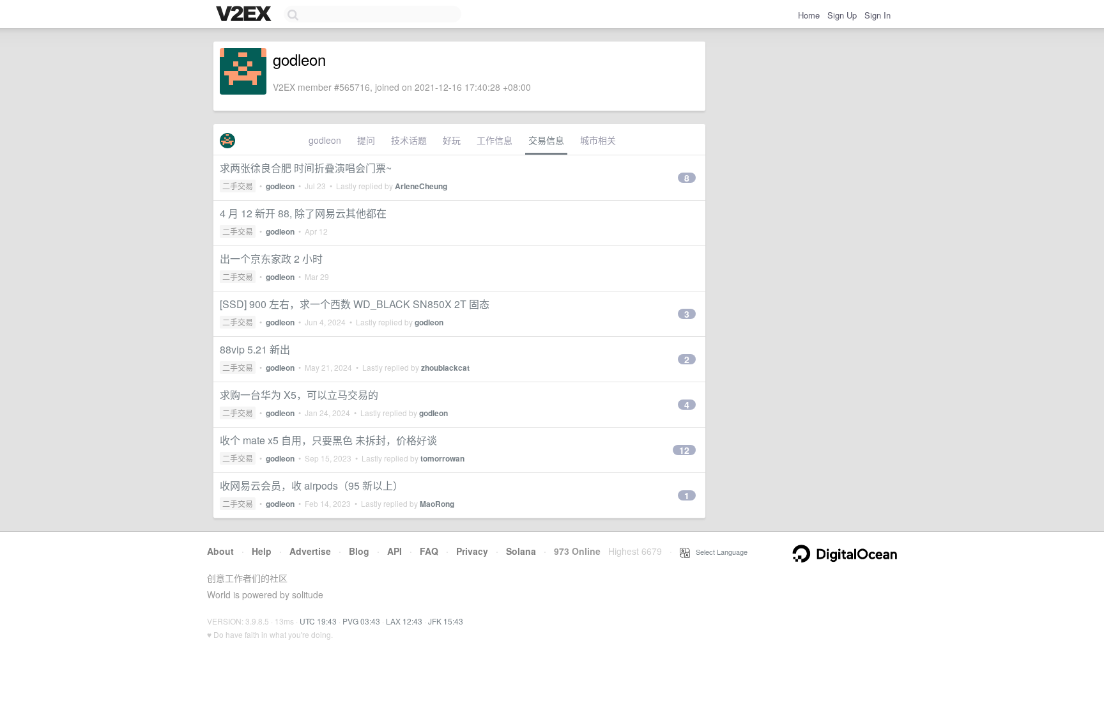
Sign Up (842, 15)
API (394, 551)
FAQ (429, 551)
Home (809, 15)
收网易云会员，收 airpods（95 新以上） (311, 485)
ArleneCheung (421, 186)
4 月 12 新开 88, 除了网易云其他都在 (303, 213)
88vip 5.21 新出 (255, 349)
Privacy (472, 551)
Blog (359, 551)
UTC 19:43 (318, 621)
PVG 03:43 (361, 621)
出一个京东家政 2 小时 (271, 258)
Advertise (310, 551)
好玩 (452, 140)
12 (684, 450)
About (220, 551)
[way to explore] (245, 15)
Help (262, 551)
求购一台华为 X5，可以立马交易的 (299, 394)
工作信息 (494, 140)
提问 (366, 140)
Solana (521, 551)
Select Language (718, 552)
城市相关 (598, 140)
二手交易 (237, 185)
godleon (325, 140)
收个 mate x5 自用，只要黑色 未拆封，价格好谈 (328, 440)
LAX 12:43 (404, 621)
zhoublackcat (445, 367)
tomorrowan (442, 458)
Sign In (877, 15)
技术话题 (409, 140)
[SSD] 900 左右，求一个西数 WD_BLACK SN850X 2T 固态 (354, 304)
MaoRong (437, 503)
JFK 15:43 (445, 621)
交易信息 (546, 140)
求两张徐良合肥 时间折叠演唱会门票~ (306, 167)
